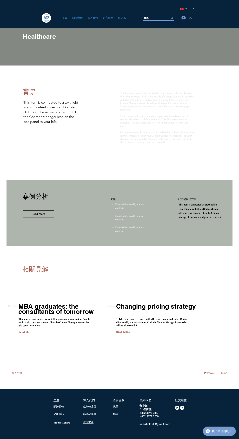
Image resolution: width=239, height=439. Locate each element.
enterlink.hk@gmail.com (154, 423)
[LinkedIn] (177, 408)
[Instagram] (182, 408)
